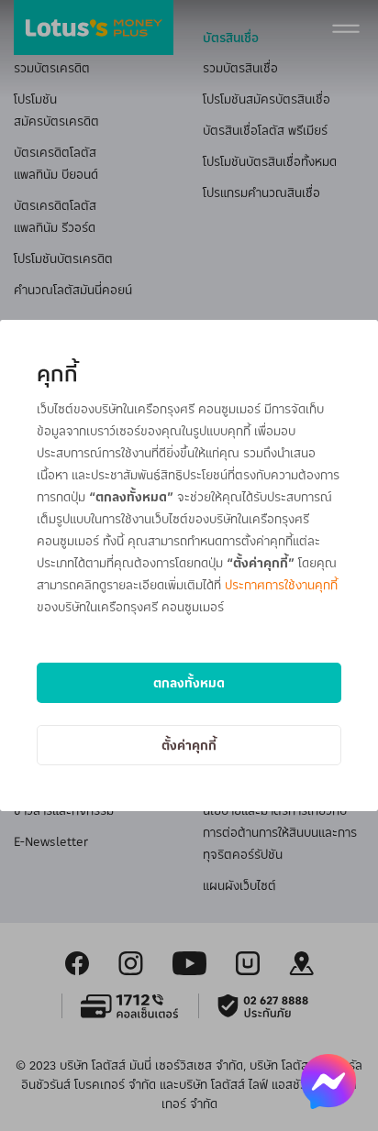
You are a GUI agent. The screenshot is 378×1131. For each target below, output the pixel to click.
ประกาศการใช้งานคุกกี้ (281, 584)
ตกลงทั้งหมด (189, 682)
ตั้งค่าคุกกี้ (189, 744)
